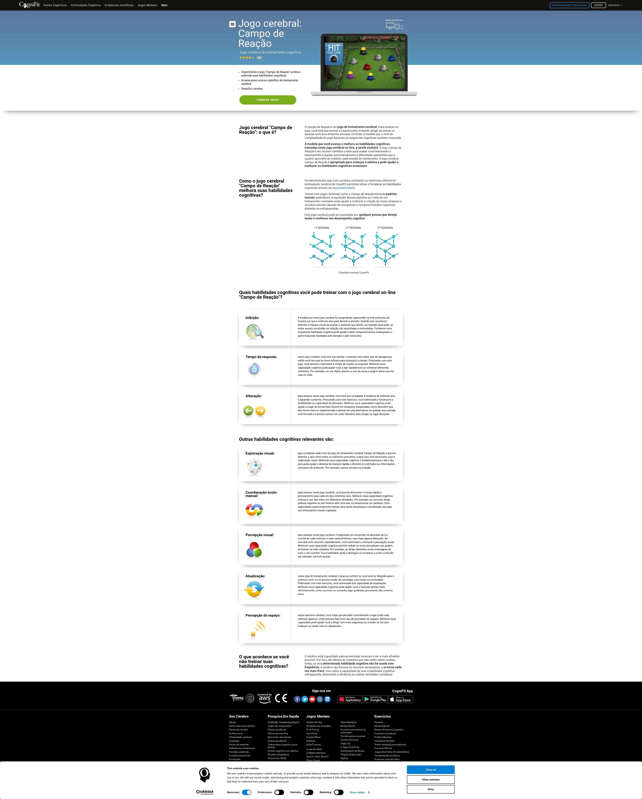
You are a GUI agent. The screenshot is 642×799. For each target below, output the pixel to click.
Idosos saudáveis (277, 729)
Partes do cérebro (238, 729)
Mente (232, 722)
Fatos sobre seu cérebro (242, 726)
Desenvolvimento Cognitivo (389, 729)
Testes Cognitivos (55, 5)
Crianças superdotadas (387, 759)
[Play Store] (375, 699)
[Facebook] (297, 699)
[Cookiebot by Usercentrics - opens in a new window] (205, 792)
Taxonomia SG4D (277, 758)
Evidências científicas (119, 5)
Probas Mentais (382, 737)
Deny (431, 789)
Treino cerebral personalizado (390, 744)
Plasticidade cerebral (240, 737)
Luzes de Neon (314, 749)
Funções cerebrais (239, 752)
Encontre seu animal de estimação (353, 731)
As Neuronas (236, 733)
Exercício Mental (383, 748)
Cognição (234, 740)
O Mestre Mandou (316, 753)
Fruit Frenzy (312, 729)
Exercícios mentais (384, 740)
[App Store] (400, 699)
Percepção (235, 759)
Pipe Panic (312, 733)
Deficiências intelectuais (242, 748)
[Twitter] (304, 699)
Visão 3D (345, 743)
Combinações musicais (353, 736)
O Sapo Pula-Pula (350, 747)
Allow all (431, 769)
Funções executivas (239, 755)
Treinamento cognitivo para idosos (282, 745)
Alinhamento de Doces (353, 751)
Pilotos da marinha (278, 733)
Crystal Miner (313, 737)
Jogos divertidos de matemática (391, 752)
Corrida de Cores (349, 739)
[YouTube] (312, 699)
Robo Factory (313, 744)
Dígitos (344, 758)
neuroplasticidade (343, 187)
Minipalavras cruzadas (318, 726)
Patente (378, 722)
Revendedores (382, 726)
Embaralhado (348, 726)
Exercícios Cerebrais (385, 733)
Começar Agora (268, 99)
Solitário (310, 740)
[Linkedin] (327, 699)
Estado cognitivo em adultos (283, 751)
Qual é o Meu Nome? (317, 756)
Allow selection (431, 779)
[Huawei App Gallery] (350, 699)
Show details (357, 792)
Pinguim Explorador (351, 754)
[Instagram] (319, 699)
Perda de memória (239, 744)
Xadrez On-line (314, 722)
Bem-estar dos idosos (279, 737)
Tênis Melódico (348, 722)
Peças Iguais (313, 760)
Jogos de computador (279, 726)
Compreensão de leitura (387, 755)
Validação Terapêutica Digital (283, 722)
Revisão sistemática (278, 754)
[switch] (279, 792)
